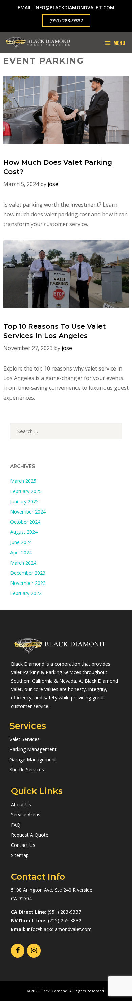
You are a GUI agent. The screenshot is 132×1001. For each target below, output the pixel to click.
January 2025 (24, 501)
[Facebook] (17, 951)
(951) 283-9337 (66, 20)
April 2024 (21, 552)
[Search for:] (66, 431)
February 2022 (26, 593)
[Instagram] (34, 951)
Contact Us (23, 845)
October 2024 (25, 522)
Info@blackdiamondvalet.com (59, 929)
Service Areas (25, 814)
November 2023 (28, 583)
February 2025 (26, 491)
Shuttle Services (26, 769)
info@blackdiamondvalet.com (74, 7)
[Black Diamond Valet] (37, 42)
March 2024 (23, 562)
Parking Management (33, 749)
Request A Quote (29, 835)
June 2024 (21, 542)
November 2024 (28, 511)
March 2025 (23, 481)
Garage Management (32, 759)
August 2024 (24, 532)
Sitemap (20, 855)
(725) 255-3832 (64, 920)
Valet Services (24, 739)
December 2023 (27, 573)
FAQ (15, 824)
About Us (21, 804)
